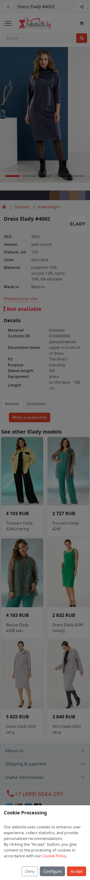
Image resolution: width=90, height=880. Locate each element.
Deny (30, 871)
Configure (52, 871)
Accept (77, 871)
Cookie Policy (54, 856)
